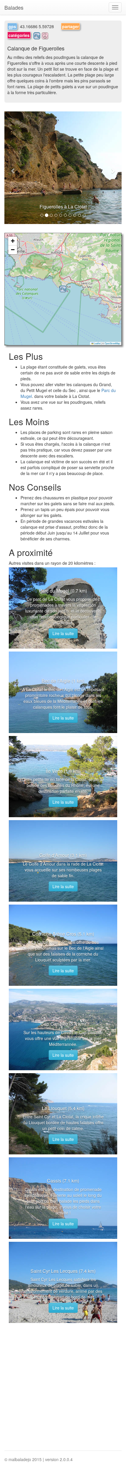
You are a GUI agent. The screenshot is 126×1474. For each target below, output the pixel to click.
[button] (13, 167)
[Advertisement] (63, 1387)
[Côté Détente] (45, 35)
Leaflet (97, 343)
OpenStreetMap (112, 343)
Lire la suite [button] (63, 633)
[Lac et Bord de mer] (37, 35)
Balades (13, 7)
